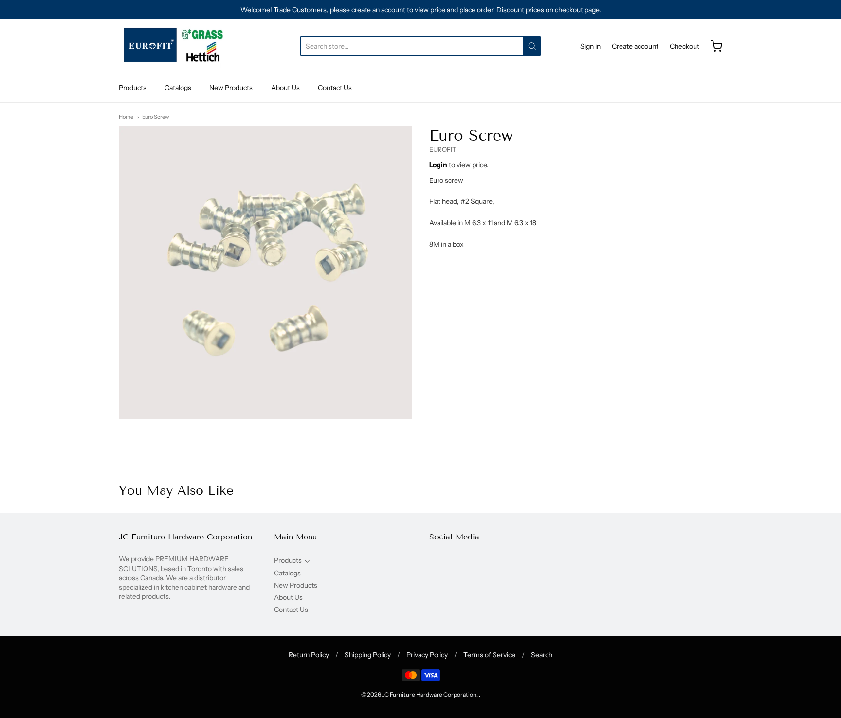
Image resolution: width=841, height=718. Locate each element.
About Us (285, 87)
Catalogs (178, 87)
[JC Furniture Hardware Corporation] (174, 46)
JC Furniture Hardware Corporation (429, 694)
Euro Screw (155, 116)
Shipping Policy (368, 654)
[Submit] (532, 46)
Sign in (590, 46)
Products (132, 87)
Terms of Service (489, 654)
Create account (635, 46)
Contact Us (335, 87)
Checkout (684, 46)
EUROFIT (443, 149)
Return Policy (309, 654)
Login (438, 165)
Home (126, 116)
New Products (231, 87)
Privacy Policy (427, 654)
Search (541, 654)
